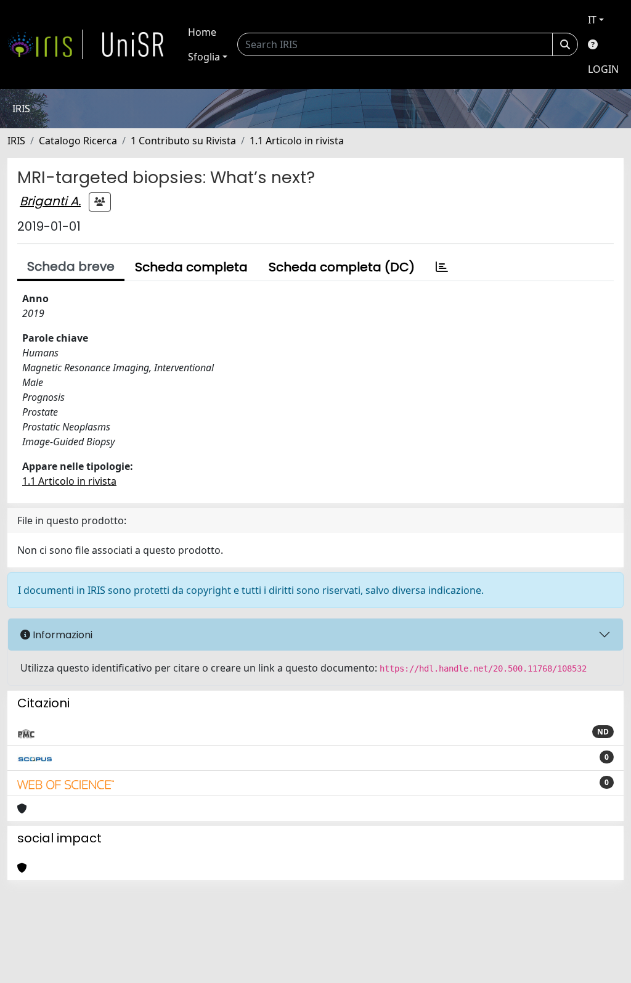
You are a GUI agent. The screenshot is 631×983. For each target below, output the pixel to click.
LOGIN (603, 69)
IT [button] (592, 20)
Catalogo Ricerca (78, 140)
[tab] (441, 267)
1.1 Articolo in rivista (297, 140)
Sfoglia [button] (204, 57)
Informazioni (61, 635)
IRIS (16, 140)
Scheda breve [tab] (71, 266)
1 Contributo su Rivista (183, 140)
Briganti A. (50, 201)
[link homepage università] (133, 44)
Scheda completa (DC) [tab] (342, 267)
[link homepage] (45, 44)
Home (202, 32)
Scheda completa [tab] (191, 267)
